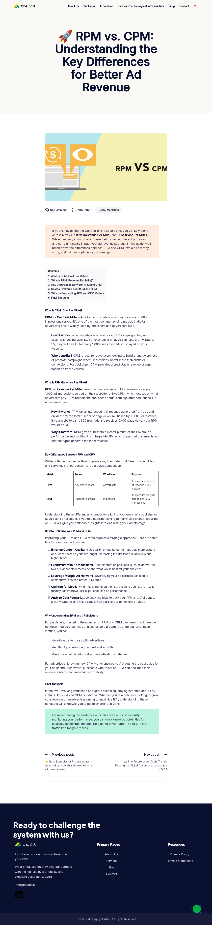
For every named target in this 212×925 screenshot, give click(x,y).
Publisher (89, 6)
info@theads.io (25, 884)
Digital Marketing (109, 209)
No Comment (58, 210)
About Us (73, 6)
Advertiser (106, 6)
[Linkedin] (19, 895)
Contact (184, 6)
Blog (172, 6)
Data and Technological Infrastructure (141, 6)
